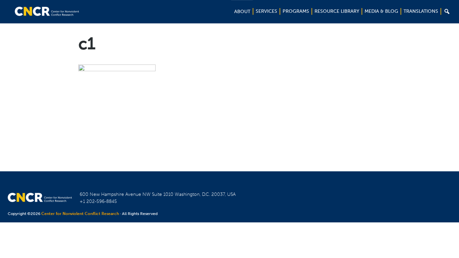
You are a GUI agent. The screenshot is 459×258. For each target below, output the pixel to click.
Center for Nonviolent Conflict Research (80, 213)
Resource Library (337, 11)
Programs (296, 11)
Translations (421, 11)
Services (266, 11)
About (242, 11)
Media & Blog (381, 11)
